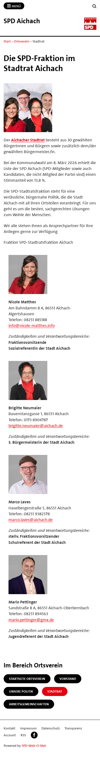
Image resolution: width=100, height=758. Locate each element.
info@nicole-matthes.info (31, 325)
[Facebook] (34, 735)
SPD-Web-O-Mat (34, 745)
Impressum (28, 728)
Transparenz (73, 728)
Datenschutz (51, 728)
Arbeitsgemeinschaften (29, 704)
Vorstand (67, 678)
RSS (23, 735)
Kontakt (9, 728)
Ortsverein (21, 41)
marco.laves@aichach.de (30, 519)
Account (10, 735)
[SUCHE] (94, 6)
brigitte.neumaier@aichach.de (35, 425)
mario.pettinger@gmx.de (31, 619)
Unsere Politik (21, 691)
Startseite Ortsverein (27, 678)
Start (7, 41)
